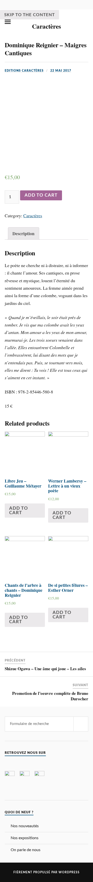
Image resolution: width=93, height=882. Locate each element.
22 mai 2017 (60, 70)
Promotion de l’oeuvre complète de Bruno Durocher (50, 696)
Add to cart (41, 195)
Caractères (32, 216)
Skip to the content (29, 15)
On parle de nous (25, 850)
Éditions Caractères (46, 21)
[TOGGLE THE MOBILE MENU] (8, 22)
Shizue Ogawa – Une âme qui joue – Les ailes (45, 668)
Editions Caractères (24, 70)
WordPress (69, 872)
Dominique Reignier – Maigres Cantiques (46, 48)
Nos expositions (24, 838)
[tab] (23, 233)
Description (23, 233)
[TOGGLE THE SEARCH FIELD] (85, 22)
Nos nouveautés (25, 826)
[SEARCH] (80, 724)
